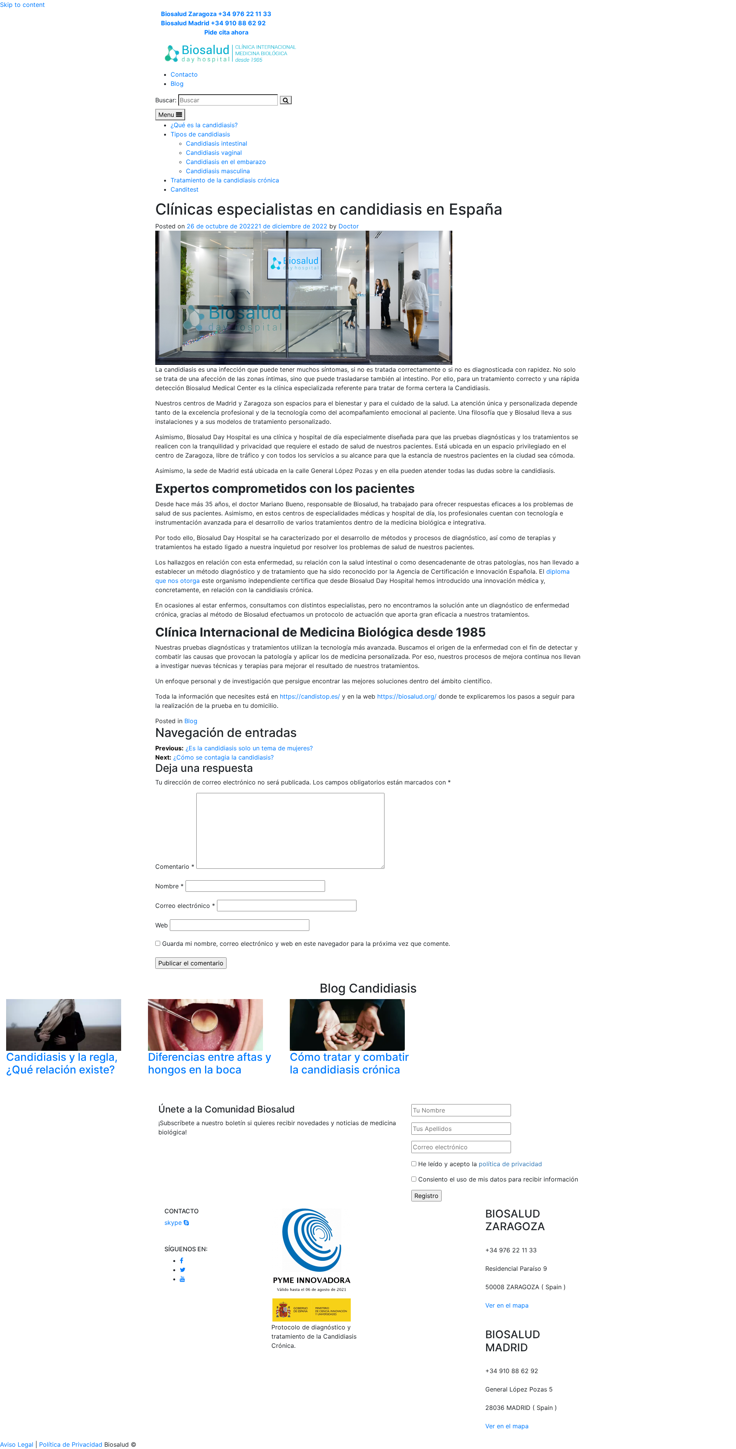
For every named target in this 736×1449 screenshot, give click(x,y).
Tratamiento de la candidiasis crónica (225, 180)
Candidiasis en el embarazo (226, 162)
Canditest (185, 189)
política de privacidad (510, 1164)
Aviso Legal (16, 1444)
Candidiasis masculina (218, 171)
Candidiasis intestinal (216, 143)
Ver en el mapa (507, 1305)
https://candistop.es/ (310, 696)
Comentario (174, 866)
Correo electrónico (185, 905)
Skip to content (22, 4)
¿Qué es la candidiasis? (204, 125)
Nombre (169, 886)
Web (161, 925)
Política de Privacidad (70, 1444)
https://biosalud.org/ (407, 696)
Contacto (184, 74)
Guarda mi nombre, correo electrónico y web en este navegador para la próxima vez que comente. (306, 943)
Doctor (348, 226)
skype (174, 1222)
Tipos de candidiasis (200, 134)
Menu (167, 114)
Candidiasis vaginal (214, 152)
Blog (177, 83)
